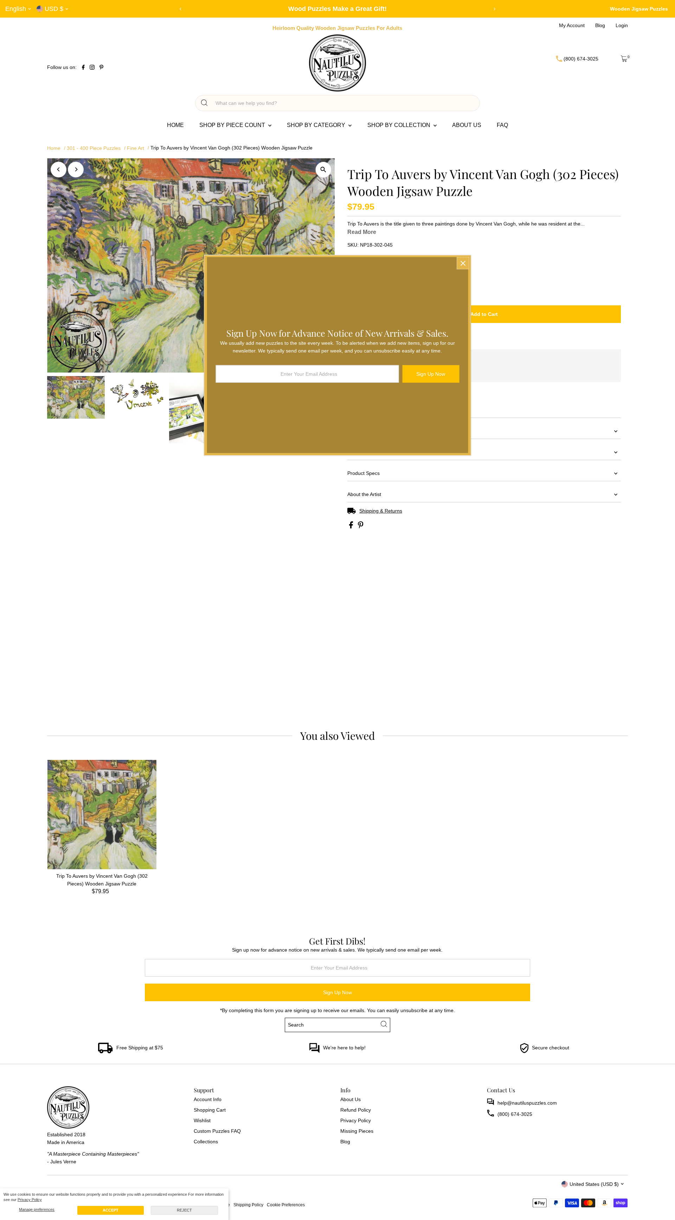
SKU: (353, 245)
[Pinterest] (101, 67)
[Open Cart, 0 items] (624, 59)
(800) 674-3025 (514, 1114)
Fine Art (135, 148)
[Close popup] (463, 263)
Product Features (366, 431)
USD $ (54, 8)
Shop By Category (317, 125)
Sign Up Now (337, 992)
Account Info (207, 1099)
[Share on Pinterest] (361, 526)
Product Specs (363, 473)
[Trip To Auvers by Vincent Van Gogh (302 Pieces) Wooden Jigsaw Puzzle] (101, 814)
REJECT (184, 1210)
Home (175, 125)
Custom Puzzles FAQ (217, 1131)
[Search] (204, 103)
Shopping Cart (210, 1110)
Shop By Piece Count (232, 125)
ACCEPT (110, 1210)
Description (359, 452)
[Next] (494, 9)
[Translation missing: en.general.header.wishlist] (607, 59)
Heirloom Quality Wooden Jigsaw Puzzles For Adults (337, 28)
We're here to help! (344, 1047)
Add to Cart (484, 314)
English (15, 8)
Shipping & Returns (380, 511)
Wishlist (202, 1120)
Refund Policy (355, 1110)
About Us (466, 125)
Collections (206, 1141)
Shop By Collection (399, 125)
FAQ (502, 125)
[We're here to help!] (314, 1051)
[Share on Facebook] (351, 526)
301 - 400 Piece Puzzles (94, 148)
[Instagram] (92, 67)
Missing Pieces (356, 1131)
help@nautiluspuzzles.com (527, 1103)
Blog (345, 1141)
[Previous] (181, 9)
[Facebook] (83, 67)
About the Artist (364, 494)
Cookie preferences (286, 1204)
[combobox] (343, 103)
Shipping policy (248, 1204)
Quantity (356, 275)
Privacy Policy (30, 1199)
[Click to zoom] (323, 170)
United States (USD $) (594, 1184)
